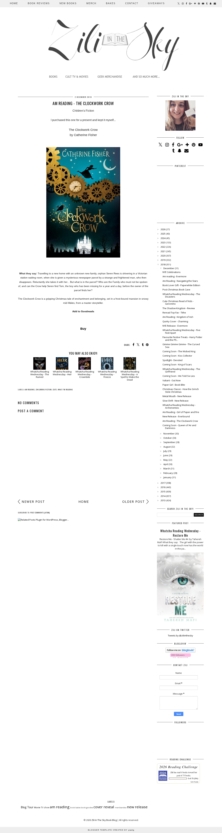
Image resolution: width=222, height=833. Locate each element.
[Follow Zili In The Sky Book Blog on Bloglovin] (180, 651)
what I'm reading (65, 389)
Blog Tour (27, 807)
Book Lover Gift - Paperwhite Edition (181, 285)
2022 (163, 246)
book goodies (87, 807)
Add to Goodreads (83, 311)
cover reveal (103, 806)
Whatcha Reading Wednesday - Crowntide (84, 374)
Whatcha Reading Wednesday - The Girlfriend (181, 370)
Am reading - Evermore (174, 276)
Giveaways (156, 3)
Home (14, 3)
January (167, 477)
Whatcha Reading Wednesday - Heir (62, 373)
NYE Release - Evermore (175, 325)
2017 (163, 482)
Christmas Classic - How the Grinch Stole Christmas (181, 390)
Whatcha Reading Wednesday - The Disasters (181, 295)
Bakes (111, 3)
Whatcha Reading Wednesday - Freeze (107, 374)
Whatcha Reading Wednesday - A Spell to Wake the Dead (130, 375)
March (166, 468)
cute (55, 389)
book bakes (75, 807)
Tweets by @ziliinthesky (180, 635)
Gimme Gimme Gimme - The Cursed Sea (181, 346)
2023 (163, 242)
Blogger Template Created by (111, 830)
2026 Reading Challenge (178, 766)
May (165, 459)
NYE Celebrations (172, 272)
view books (194, 782)
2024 (163, 238)
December (168, 268)
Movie (37, 807)
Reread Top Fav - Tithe (174, 312)
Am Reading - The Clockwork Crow (180, 420)
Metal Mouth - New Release (177, 396)
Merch (91, 3)
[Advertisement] (83, 471)
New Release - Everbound (176, 416)
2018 (163, 264)
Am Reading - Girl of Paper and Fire (181, 412)
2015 (163, 491)
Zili (171, 772)
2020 (163, 255)
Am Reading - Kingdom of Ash (178, 316)
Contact (131, 3)
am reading (30, 389)
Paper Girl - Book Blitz (174, 384)
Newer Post (33, 501)
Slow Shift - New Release (176, 400)
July (165, 451)
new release (137, 806)
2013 (163, 500)
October (167, 437)
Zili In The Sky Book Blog (104, 820)
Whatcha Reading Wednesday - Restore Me (180, 533)
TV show (45, 807)
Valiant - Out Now (172, 380)
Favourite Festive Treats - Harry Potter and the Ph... (182, 338)
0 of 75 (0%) (193, 778)
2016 (163, 487)
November (168, 433)
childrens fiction (44, 389)
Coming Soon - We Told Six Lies (179, 375)
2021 (163, 251)
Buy (83, 328)
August (167, 446)
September (169, 442)
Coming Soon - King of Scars (177, 364)
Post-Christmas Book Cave (176, 289)
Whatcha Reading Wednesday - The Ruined (39, 374)
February (168, 473)
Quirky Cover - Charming (175, 321)
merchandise (120, 807)
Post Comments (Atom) (40, 512)
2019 (163, 260)
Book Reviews (39, 3)
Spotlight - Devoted (172, 360)
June (165, 455)
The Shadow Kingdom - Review (179, 308)
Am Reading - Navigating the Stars (180, 280)
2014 (163, 496)
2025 (163, 233)
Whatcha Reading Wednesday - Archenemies (179, 406)
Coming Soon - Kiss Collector (177, 355)
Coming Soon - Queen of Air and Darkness (179, 427)
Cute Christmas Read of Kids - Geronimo (178, 302)
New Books (68, 3)
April (165, 464)
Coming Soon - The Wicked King (179, 351)
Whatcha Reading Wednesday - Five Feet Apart (181, 331)
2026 (163, 229)
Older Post (133, 501)
